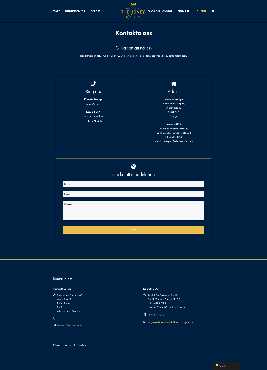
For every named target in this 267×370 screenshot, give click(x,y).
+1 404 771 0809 (156, 314)
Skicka (133, 229)
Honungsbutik (75, 11)
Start (56, 11)
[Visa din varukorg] (213, 11)
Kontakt (200, 11)
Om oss (95, 11)
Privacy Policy (82, 345)
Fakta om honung (160, 11)
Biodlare (183, 11)
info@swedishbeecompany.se (70, 324)
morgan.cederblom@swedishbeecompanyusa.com (171, 322)
